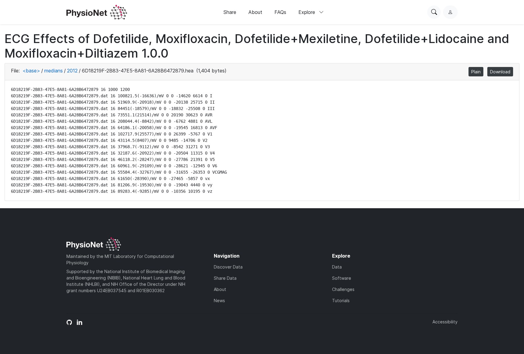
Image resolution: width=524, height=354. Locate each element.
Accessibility (445, 321)
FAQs (280, 12)
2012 (72, 71)
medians (53, 71)
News (219, 300)
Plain (476, 71)
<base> (31, 71)
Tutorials (341, 300)
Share (229, 12)
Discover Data (228, 266)
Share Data (225, 278)
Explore (307, 12)
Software (341, 278)
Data (337, 266)
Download (500, 71)
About (255, 12)
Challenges (343, 289)
